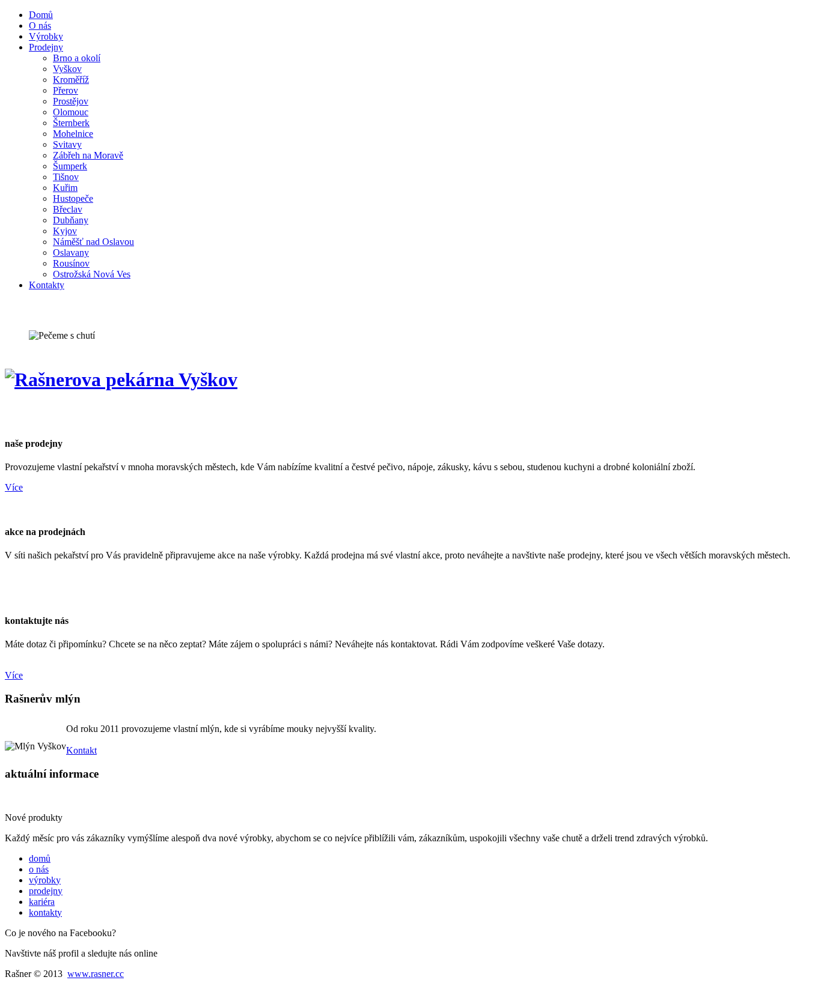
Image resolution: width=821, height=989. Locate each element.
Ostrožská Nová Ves (91, 274)
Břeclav (67, 209)
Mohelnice (73, 134)
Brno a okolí (76, 58)
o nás (39, 869)
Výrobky (46, 36)
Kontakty (46, 285)
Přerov (65, 90)
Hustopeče (73, 198)
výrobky (45, 880)
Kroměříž (71, 79)
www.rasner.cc (95, 974)
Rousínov (71, 263)
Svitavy (67, 144)
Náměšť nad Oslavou (93, 242)
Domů (41, 15)
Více (14, 487)
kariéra (42, 902)
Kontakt (81, 750)
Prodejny (46, 47)
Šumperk (70, 166)
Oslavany (71, 252)
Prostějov (70, 101)
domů (39, 858)
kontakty (45, 912)
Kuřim (65, 188)
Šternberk (71, 123)
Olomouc (70, 112)
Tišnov (66, 177)
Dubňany (70, 220)
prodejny (46, 891)
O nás (40, 25)
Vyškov (67, 69)
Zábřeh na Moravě (88, 155)
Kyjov (65, 231)
